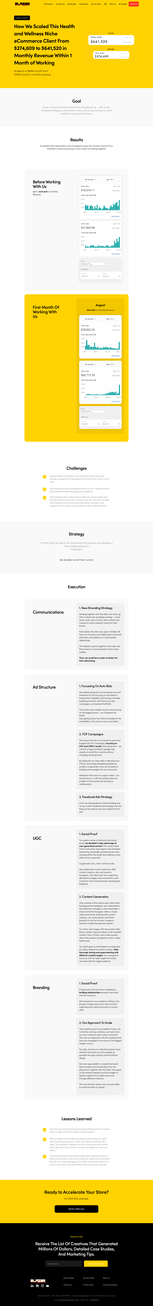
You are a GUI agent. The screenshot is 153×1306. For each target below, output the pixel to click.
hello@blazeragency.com (69, 1300)
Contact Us (133, 4)
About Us (113, 4)
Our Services (60, 4)
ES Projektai (123, 4)
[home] (21, 4)
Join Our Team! (96, 4)
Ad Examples (72, 4)
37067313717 (94, 1300)
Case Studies (83, 4)
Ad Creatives (48, 4)
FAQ (105, 4)
